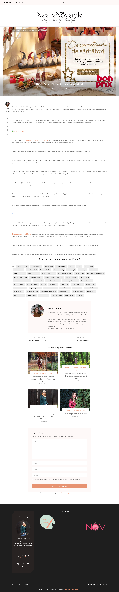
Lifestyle (65, 2)
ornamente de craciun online (48, 291)
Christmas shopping (59, 270)
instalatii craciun (90, 284)
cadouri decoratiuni (32, 270)
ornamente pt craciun (78, 291)
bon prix (71, 266)
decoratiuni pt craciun (86, 281)
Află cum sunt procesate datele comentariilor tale (74, 493)
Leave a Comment (71, 89)
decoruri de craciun (19, 284)
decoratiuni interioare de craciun (22, 281)
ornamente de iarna (64, 291)
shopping (80, 295)
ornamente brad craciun (91, 288)
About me (14, 585)
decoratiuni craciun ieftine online (95, 273)
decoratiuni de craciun (36, 277)
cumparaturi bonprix (33, 273)
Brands (75, 2)
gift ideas (43, 284)
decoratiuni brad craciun (48, 273)
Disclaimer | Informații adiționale (72, 589)
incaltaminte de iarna (77, 284)
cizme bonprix (82, 270)
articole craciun (49, 266)
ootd (50, 373)
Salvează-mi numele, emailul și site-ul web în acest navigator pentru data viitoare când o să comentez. (57, 479)
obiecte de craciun (64, 288)
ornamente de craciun (32, 291)
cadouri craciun (89, 266)
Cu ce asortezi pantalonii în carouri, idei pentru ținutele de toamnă (43, 379)
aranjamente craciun (36, 266)
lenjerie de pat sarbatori (50, 288)
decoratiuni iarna (84, 277)
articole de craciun (61, 266)
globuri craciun (53, 284)
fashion (44, 373)
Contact (21, 585)
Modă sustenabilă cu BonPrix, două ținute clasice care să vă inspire (75, 376)
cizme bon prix (71, 270)
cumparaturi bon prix (19, 273)
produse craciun (91, 291)
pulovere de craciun (57, 295)
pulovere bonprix (44, 295)
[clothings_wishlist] (18, 131)
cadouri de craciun (18, 270)
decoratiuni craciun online (20, 277)
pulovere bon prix (31, 295)
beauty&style (36, 408)
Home (48, 2)
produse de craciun (18, 295)
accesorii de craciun (22, 266)
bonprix (59, 79)
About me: (55, 2)
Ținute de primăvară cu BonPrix (75, 414)
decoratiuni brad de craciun (65, 273)
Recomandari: (85, 2)
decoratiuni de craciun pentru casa (54, 277)
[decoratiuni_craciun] (18, 214)
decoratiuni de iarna (71, 277)
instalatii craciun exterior (20, 288)
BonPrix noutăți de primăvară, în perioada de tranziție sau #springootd (43, 416)
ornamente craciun (18, 291)
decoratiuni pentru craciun (53, 281)
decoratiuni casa (80, 273)
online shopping (77, 288)
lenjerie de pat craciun (35, 288)
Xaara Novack (7, 110)
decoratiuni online (38, 281)
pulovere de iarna (69, 295)
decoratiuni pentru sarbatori (70, 281)
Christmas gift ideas (45, 270)
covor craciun (93, 270)
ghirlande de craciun (32, 284)
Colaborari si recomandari (32, 585)
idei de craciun (64, 284)
